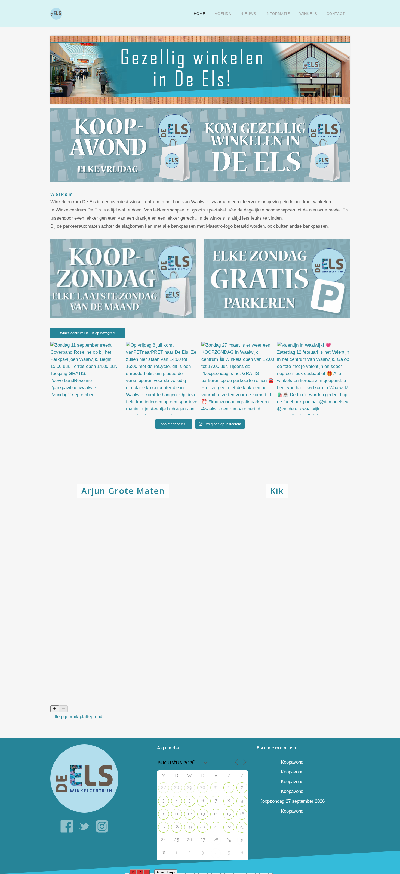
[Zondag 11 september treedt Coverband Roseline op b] (86, 378)
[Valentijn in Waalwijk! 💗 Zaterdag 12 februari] (313, 378)
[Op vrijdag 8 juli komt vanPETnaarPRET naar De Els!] (162, 378)
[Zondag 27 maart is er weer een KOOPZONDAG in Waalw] (237, 378)
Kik (277, 490)
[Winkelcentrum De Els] (84, 778)
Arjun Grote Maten (123, 490)
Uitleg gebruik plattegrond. (77, 716)
